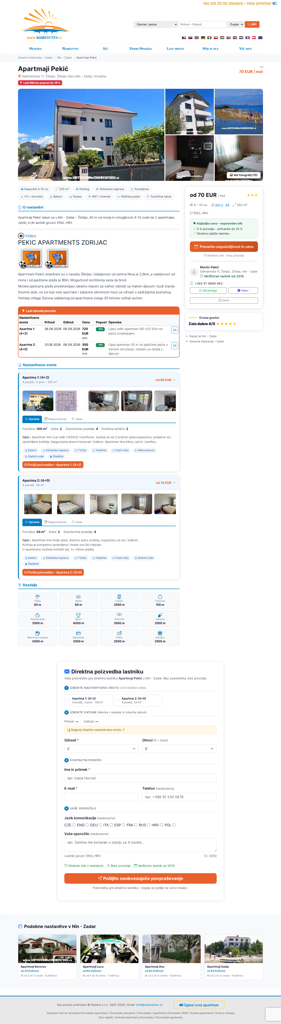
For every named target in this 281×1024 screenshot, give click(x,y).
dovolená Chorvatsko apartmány (88, 1013)
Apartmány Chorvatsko (139, 1017)
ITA (106, 825)
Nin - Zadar (64, 57)
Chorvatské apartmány (169, 1017)
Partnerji (120, 1017)
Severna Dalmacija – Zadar (35, 57)
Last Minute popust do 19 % (41, 82)
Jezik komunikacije (89, 818)
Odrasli (71, 740)
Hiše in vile (210, 48)
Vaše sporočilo (86, 834)
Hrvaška (35, 48)
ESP (118, 825)
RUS (143, 825)
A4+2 (219, 205)
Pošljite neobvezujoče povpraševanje (143, 878)
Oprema (34, 419)
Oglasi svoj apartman (201, 1005)
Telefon (158, 788)
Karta (225, 300)
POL (169, 825)
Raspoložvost (57, 419)
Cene (79, 419)
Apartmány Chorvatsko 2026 (170, 1013)
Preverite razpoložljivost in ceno (227, 246)
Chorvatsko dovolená (122, 1013)
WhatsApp (210, 290)
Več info (245, 48)
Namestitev (70, 48)
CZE (68, 825)
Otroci (155, 740)
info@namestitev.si (149, 1004)
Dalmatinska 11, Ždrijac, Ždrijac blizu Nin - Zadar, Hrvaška (64, 76)
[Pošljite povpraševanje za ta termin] (174, 330)
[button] (224, 321)
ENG (81, 825)
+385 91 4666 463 (209, 283)
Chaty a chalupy (224, 1013)
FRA (130, 825)
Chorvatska (144, 1013)
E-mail (71, 788)
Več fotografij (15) (246, 175)
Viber (245, 290)
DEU (94, 825)
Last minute (175, 48)
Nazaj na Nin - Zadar (203, 336)
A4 (227, 205)
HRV (156, 825)
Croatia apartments (201, 1013)
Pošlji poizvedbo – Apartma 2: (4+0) (55, 572)
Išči (253, 24)
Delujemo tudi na (57, 1013)
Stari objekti (106, 1017)
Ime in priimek (77, 769)
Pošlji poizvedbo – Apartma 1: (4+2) (54, 465)
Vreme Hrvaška (140, 48)
